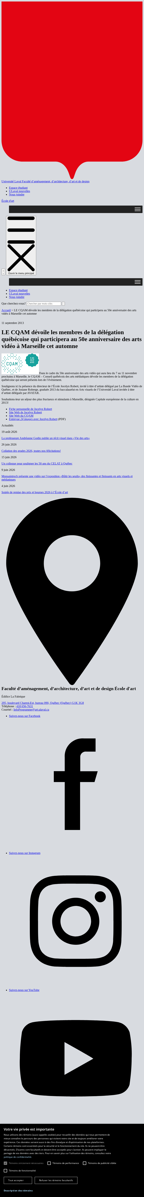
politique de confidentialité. (18, 1157)
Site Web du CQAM (21, 415)
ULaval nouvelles (19, 191)
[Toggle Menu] (138, 209)
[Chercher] (3, 271)
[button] (18, 1191)
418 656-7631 (24, 706)
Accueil (6, 310)
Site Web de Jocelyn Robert (25, 412)
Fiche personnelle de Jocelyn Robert (30, 409)
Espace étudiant (18, 187)
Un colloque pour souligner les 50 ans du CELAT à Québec (37, 463)
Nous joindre (16, 194)
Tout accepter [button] (16, 1180)
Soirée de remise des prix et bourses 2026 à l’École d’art (35, 492)
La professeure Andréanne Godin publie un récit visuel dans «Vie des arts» (46, 438)
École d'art (8, 200)
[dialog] (72, 1160)
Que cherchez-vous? (14, 303)
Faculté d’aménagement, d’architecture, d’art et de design (55, 181)
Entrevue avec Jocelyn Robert (33, 419)
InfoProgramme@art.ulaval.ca (31, 709)
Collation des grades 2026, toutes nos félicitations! (31, 450)
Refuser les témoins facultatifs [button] (56, 1180)
